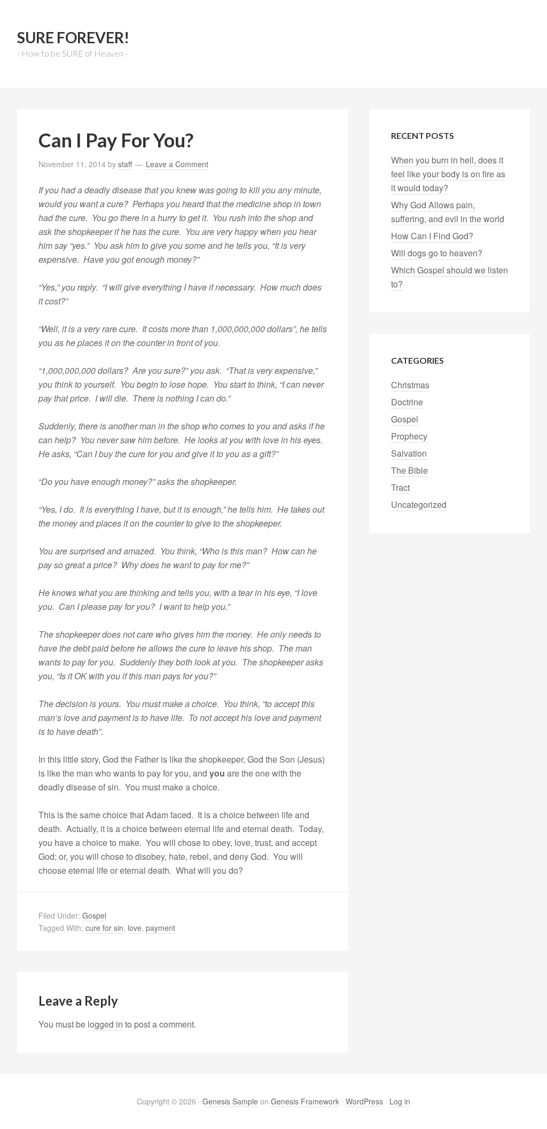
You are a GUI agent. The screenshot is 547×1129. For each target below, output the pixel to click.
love (135, 927)
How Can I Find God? (432, 236)
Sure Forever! (73, 37)
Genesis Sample (230, 1101)
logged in (105, 1024)
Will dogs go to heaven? (436, 253)
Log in (399, 1101)
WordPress (364, 1101)
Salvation (409, 453)
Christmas (410, 385)
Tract (400, 487)
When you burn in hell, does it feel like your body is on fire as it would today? (448, 174)
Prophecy (409, 436)
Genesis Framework (305, 1101)
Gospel (94, 915)
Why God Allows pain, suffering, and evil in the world (447, 212)
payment (160, 927)
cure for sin (104, 927)
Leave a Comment (177, 164)
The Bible (409, 470)
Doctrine (407, 402)
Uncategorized (419, 504)
